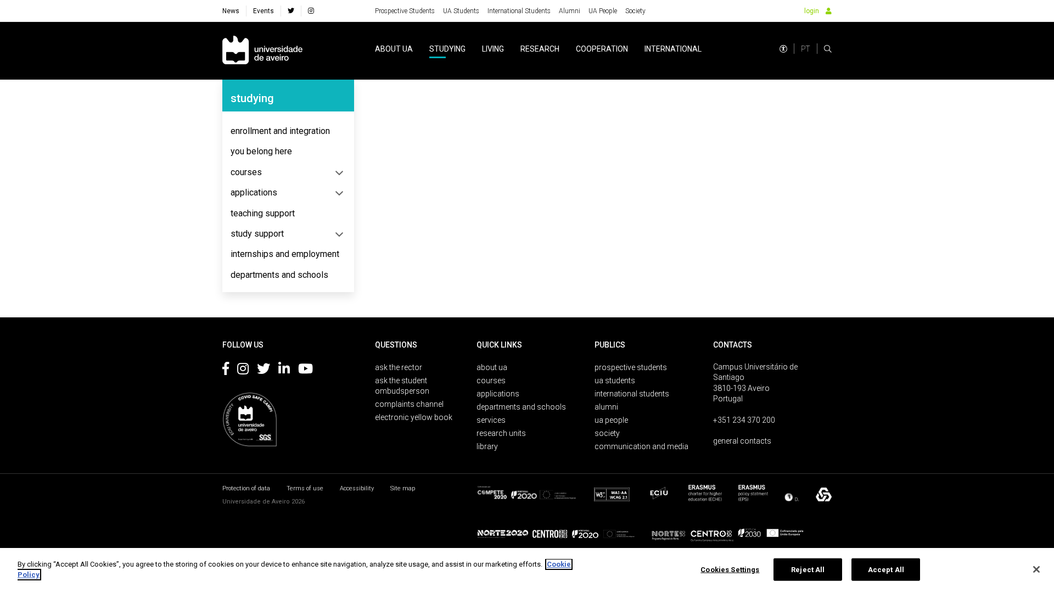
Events (263, 11)
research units (501, 433)
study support (257, 233)
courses (246, 172)
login (811, 11)
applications (254, 192)
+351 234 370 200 (744, 420)
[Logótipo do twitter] (263, 370)
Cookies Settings (729, 570)
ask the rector (398, 367)
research (539, 48)
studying (447, 48)
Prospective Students (405, 11)
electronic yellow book (413, 417)
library (487, 446)
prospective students (631, 367)
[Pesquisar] (828, 48)
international (673, 48)
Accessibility (357, 488)
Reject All (808, 570)
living (493, 48)
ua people (611, 420)
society (607, 433)
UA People (602, 11)
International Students (519, 11)
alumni (606, 406)
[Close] (1036, 569)
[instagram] (311, 10)
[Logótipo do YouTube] (305, 370)
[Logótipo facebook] (225, 370)
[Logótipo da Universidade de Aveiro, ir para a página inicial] (262, 51)
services (491, 420)
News (230, 11)
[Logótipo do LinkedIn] (284, 370)
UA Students (461, 11)
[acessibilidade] (783, 48)
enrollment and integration (280, 131)
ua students (615, 380)
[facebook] (291, 10)
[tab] (288, 131)
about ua (394, 48)
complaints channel (409, 404)
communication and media (641, 446)
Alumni (569, 11)
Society (635, 11)
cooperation (602, 48)
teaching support (263, 213)
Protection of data (246, 488)
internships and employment (285, 254)
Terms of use (305, 488)
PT (805, 48)
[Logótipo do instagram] (243, 370)
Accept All (886, 570)
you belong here (261, 151)
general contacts (742, 441)
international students (632, 393)
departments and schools (279, 275)
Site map (402, 488)
